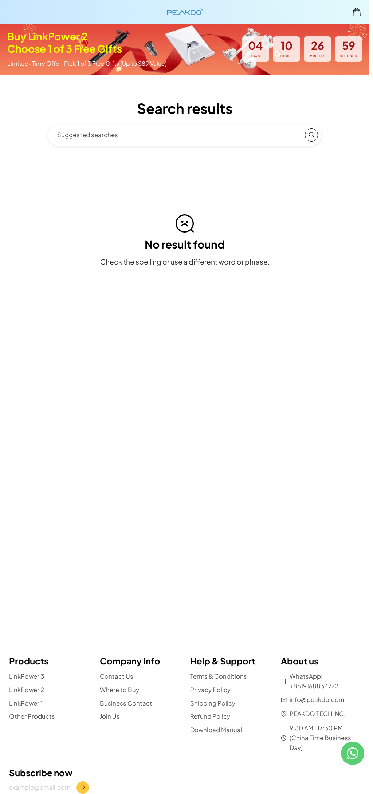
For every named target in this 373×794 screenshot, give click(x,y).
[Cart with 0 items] (356, 12)
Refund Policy (210, 716)
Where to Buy (119, 690)
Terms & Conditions (218, 676)
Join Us (110, 716)
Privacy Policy (210, 690)
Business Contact (126, 703)
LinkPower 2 (26, 690)
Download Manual (216, 730)
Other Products (32, 716)
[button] (356, 12)
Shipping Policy (212, 703)
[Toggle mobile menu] (84, 12)
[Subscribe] (82, 787)
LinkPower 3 (26, 676)
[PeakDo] (184, 11)
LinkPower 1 (26, 703)
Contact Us (116, 676)
